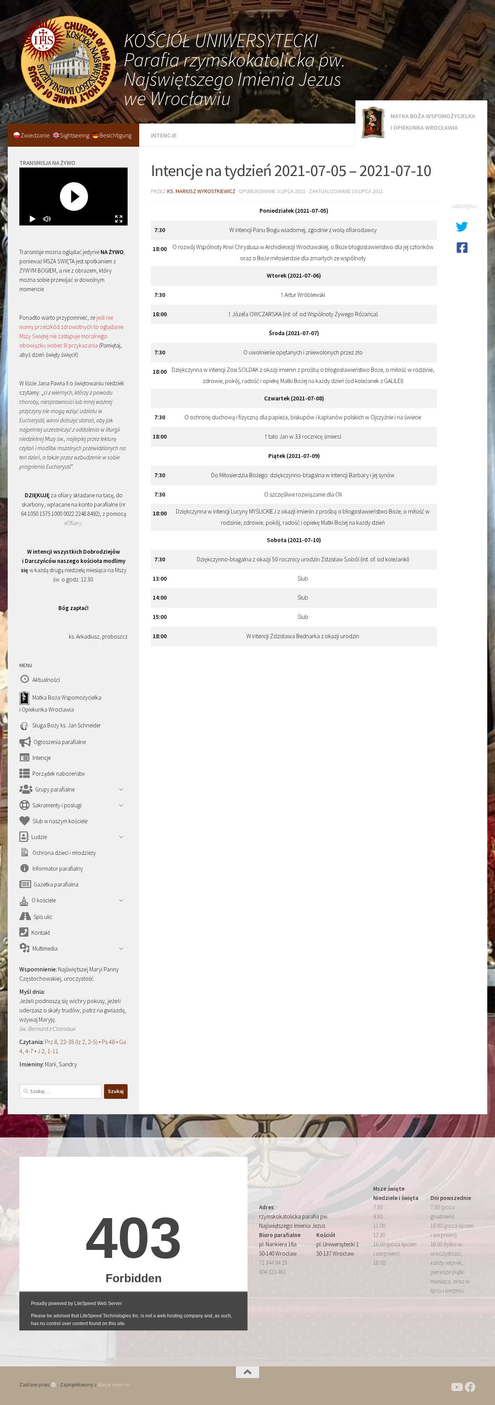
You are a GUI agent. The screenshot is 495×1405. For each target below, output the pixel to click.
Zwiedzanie (35, 135)
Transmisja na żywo (47, 162)
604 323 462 (272, 1272)
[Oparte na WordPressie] (53, 1384)
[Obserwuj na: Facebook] (470, 1387)
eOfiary (73, 523)
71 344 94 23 (273, 1262)
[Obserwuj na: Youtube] (456, 1387)
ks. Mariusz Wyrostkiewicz (201, 191)
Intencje (164, 135)
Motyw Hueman (114, 1384)
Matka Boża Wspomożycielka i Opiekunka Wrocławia (433, 121)
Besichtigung (115, 135)
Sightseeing (75, 135)
